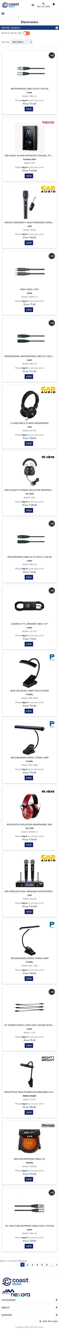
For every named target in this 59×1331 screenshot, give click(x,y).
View (29, 109)
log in (24, 100)
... (52, 1264)
